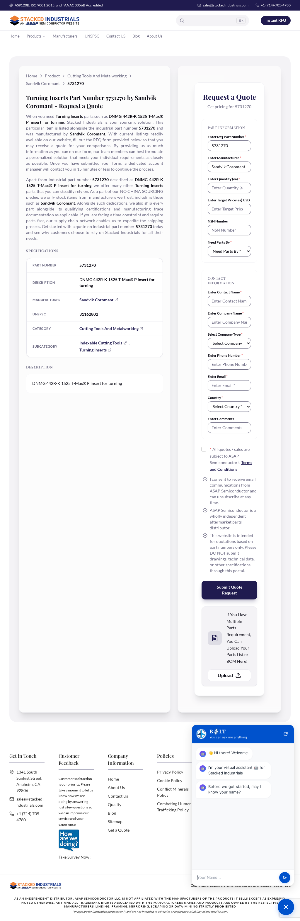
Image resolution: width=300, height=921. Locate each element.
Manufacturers (65, 36)
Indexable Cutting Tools (100, 342)
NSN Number (218, 221)
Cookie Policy (169, 780)
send (284, 878)
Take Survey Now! (75, 856)
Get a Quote (118, 829)
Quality (114, 804)
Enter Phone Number (225, 355)
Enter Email (218, 376)
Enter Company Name (226, 313)
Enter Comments (221, 419)
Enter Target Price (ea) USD (229, 200)
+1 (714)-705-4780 (276, 5)
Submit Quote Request (229, 589)
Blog (136, 36)
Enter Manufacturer (224, 158)
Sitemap (115, 821)
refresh (286, 734)
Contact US (115, 36)
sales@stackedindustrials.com (225, 5)
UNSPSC (92, 36)
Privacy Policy (170, 771)
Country (215, 397)
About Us (154, 36)
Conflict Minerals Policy (173, 792)
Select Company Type (225, 334)
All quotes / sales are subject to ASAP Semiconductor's (231, 459)
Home (14, 36)
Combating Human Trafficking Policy (174, 806)
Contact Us (118, 795)
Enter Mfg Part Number (227, 137)
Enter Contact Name (225, 292)
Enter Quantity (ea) (224, 179)
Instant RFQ (275, 20)
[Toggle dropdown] (44, 36)
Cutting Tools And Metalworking (97, 75)
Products (34, 36)
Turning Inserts (93, 349)
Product (52, 75)
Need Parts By (220, 242)
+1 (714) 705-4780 (28, 816)
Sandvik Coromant (43, 83)
